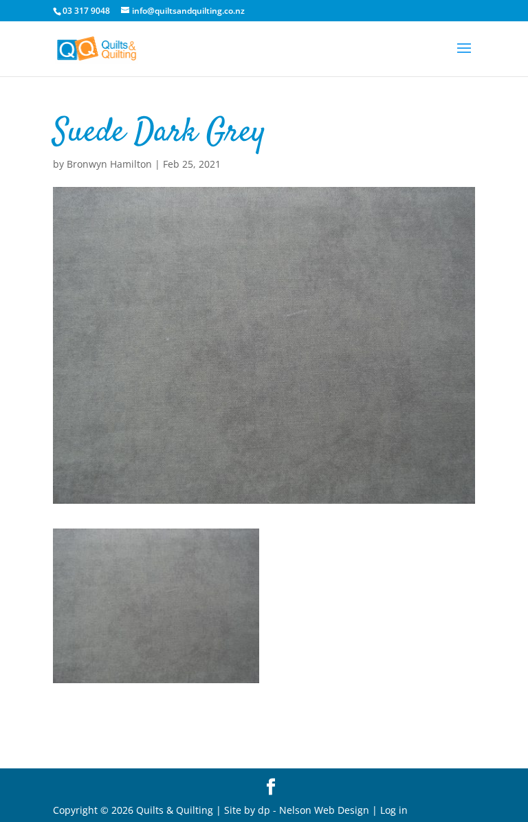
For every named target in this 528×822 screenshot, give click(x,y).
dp (264, 810)
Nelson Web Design (324, 810)
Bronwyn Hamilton (109, 163)
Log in (394, 810)
